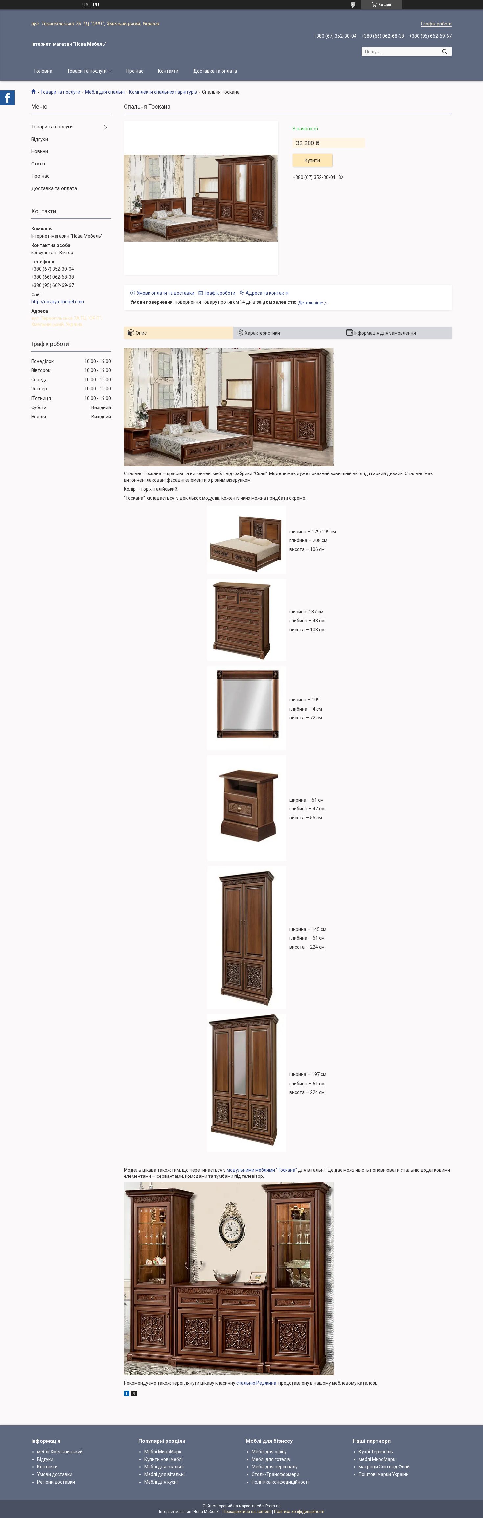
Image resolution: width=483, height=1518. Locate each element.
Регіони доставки (56, 1482)
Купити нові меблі (163, 1459)
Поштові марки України (384, 1474)
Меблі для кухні (161, 1482)
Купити (312, 160)
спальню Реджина (257, 1383)
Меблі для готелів (271, 1459)
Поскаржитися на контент (247, 1511)
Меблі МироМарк (162, 1451)
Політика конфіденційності (299, 1511)
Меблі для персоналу (275, 1466)
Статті (38, 164)
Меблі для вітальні (164, 1474)
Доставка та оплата (215, 71)
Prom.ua (273, 1506)
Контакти (168, 71)
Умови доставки (54, 1474)
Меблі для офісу (269, 1451)
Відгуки (39, 139)
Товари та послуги (87, 71)
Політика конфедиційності (280, 1482)
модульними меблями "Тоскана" (262, 1170)
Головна (43, 71)
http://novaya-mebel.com (57, 301)
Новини (39, 151)
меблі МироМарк (377, 1459)
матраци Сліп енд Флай (384, 1466)
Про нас (134, 71)
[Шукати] (444, 51)
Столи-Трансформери (275, 1474)
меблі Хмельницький (60, 1451)
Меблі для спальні (105, 92)
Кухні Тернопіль (376, 1451)
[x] (134, 1394)
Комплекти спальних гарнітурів (163, 92)
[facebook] (126, 1394)
